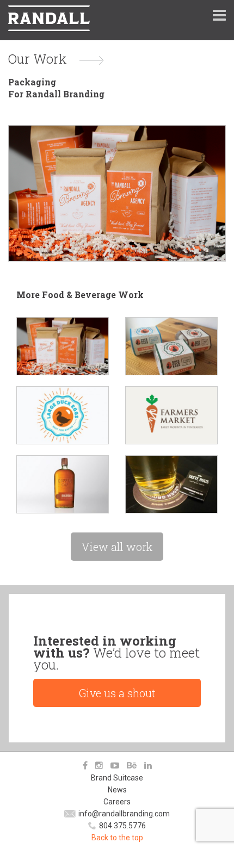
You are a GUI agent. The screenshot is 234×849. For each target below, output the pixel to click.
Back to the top (117, 837)
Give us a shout (117, 693)
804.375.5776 (122, 825)
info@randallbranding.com (124, 813)
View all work (117, 547)
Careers (117, 801)
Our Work (37, 58)
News (117, 789)
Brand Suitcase (117, 777)
